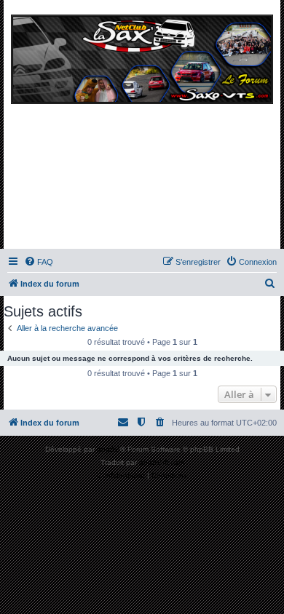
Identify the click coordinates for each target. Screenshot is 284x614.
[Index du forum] (142, 128)
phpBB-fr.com (161, 462)
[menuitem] (38, 262)
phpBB (108, 449)
